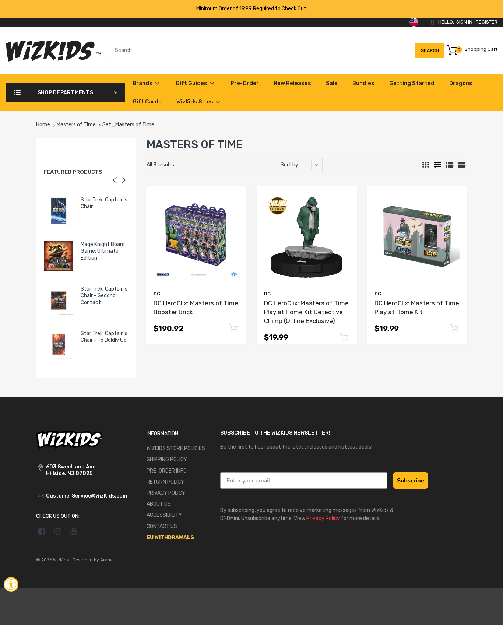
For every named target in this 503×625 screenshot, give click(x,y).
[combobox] (276, 50)
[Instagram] (58, 531)
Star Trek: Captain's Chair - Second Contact (104, 295)
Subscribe (410, 481)
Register (486, 22)
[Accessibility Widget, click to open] (11, 584)
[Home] (53, 50)
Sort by (289, 165)
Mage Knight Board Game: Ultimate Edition (103, 251)
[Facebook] (42, 531)
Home (43, 125)
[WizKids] (69, 439)
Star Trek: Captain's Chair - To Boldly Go (104, 336)
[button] (233, 328)
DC (157, 293)
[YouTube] (74, 531)
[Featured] (302, 165)
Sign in (464, 22)
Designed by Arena (93, 559)
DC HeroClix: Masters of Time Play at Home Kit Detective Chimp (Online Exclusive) (306, 311)
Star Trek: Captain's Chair (104, 203)
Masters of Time (76, 125)
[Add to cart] (233, 328)
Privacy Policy (323, 518)
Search (430, 53)
